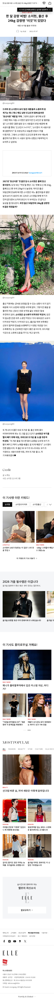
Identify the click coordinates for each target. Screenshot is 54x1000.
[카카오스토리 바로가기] (19, 941)
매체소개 (5, 933)
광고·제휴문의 (22, 936)
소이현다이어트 (21, 504)
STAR (30, 749)
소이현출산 (37, 504)
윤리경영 (32, 936)
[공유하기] (49, 3)
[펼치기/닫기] (50, 504)
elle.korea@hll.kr (14, 983)
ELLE (24, 31)
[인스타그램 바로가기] (9, 941)
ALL (4, 749)
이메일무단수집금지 (9, 936)
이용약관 (44, 933)
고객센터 (13, 933)
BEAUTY (21, 749)
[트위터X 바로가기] (25, 941)
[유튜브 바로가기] (14, 941)
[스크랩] (44, 3)
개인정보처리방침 (33, 933)
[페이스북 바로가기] (4, 941)
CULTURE (39, 749)
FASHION (11, 749)
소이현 (7, 504)
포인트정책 (22, 933)
